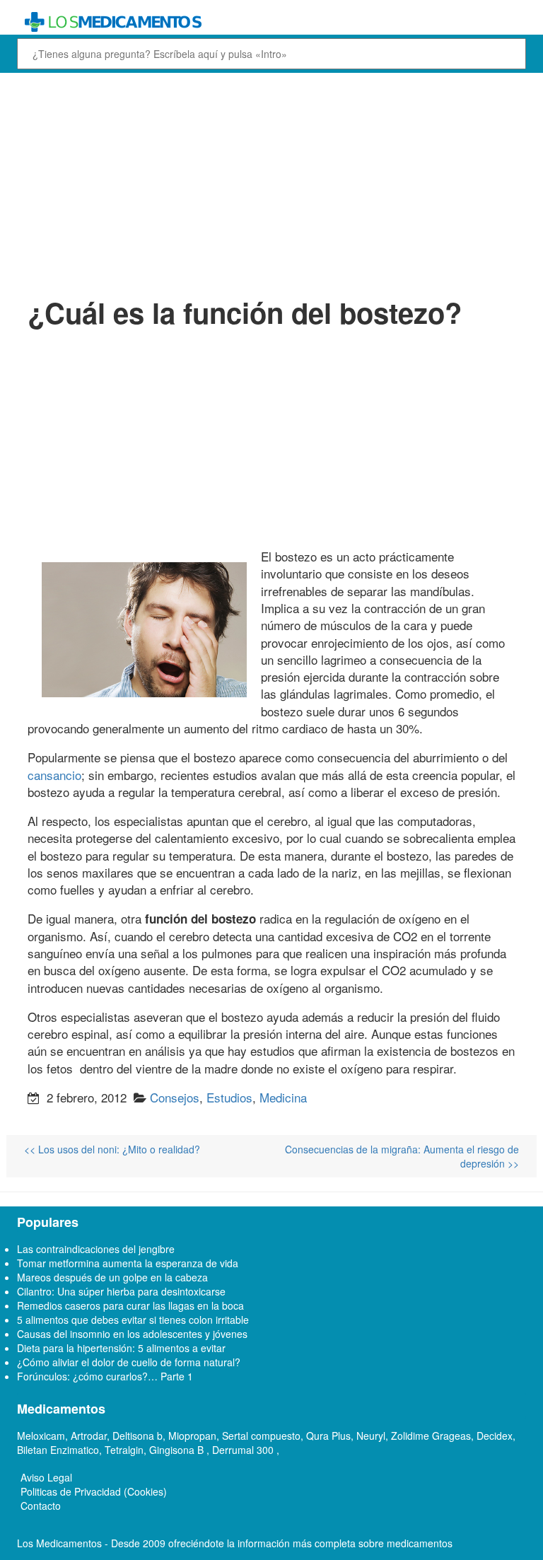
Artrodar (89, 1435)
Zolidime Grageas (431, 1435)
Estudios (229, 1097)
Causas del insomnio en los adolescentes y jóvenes (132, 1334)
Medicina (283, 1097)
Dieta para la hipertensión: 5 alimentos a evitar (121, 1348)
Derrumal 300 (244, 1450)
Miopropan (192, 1435)
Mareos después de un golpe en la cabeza (112, 1277)
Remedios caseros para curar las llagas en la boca (130, 1305)
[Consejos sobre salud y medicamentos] (271, 22)
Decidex (495, 1435)
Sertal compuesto (261, 1435)
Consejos (174, 1097)
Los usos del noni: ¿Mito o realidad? (112, 1149)
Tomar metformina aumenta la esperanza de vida (127, 1263)
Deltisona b (137, 1435)
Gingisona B (177, 1450)
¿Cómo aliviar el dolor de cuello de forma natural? (128, 1362)
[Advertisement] (271, 182)
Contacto (41, 1505)
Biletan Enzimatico (58, 1450)
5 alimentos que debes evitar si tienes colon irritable (133, 1319)
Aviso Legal (46, 1477)
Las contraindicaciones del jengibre (96, 1249)
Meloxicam (41, 1435)
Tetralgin (124, 1450)
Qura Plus (328, 1435)
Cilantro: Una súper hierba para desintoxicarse (121, 1291)
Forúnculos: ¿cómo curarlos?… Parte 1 (105, 1376)
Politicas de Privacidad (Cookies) (94, 1491)
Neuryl (370, 1435)
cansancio (54, 775)
